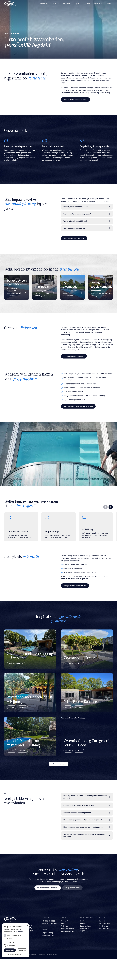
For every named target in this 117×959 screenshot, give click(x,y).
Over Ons (83, 921)
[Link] (16, 284)
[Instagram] (109, 954)
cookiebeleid (19, 931)
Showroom (83, 923)
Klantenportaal (104, 928)
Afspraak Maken (104, 923)
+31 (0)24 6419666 (48, 921)
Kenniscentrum (104, 926)
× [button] (27, 925)
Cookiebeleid (41, 954)
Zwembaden (65, 921)
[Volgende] (110, 507)
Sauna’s (63, 923)
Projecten (64, 926)
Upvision (55, 954)
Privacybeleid (32, 954)
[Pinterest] (112, 954)
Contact (102, 921)
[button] (48, 3)
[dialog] (15, 940)
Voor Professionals (67, 931)
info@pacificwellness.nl (50, 923)
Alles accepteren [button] (9, 950)
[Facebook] (105, 954)
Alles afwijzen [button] (22, 950)
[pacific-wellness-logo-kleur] (10, 3)
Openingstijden (85, 926)
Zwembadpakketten (67, 928)
